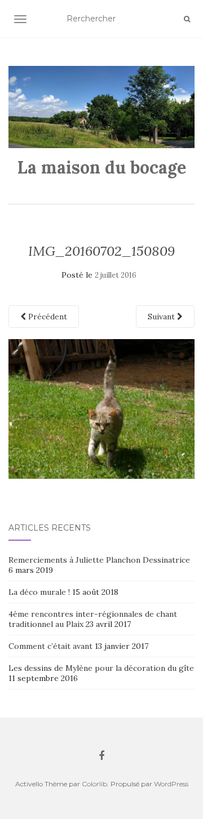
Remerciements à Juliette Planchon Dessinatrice (99, 560)
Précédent (46, 316)
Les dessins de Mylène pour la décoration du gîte (101, 668)
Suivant (162, 316)
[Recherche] (187, 19)
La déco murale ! (39, 592)
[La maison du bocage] (101, 107)
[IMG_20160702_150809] (101, 408)
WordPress (171, 784)
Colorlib (94, 784)
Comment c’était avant (50, 646)
